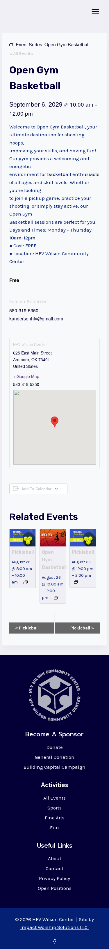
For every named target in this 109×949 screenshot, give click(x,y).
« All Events (21, 53)
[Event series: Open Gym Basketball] (56, 597)
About (54, 858)
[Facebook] (55, 941)
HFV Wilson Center (30, 344)
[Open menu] (95, 11)
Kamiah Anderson (28, 301)
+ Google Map (26, 376)
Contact (54, 868)
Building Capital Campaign (54, 767)
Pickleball (23, 552)
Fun (54, 827)
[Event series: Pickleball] (26, 582)
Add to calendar (36, 488)
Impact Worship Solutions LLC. (54, 927)
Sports (54, 808)
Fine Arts (55, 818)
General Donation (54, 757)
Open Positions (55, 888)
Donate (55, 747)
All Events (54, 798)
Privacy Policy (54, 878)
